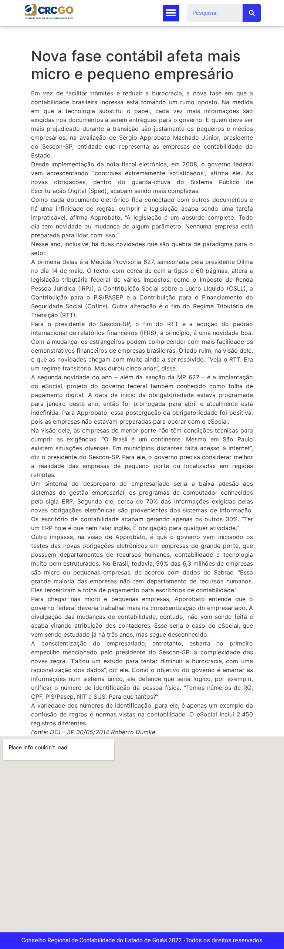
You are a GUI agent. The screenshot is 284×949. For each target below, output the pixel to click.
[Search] (252, 13)
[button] (171, 13)
